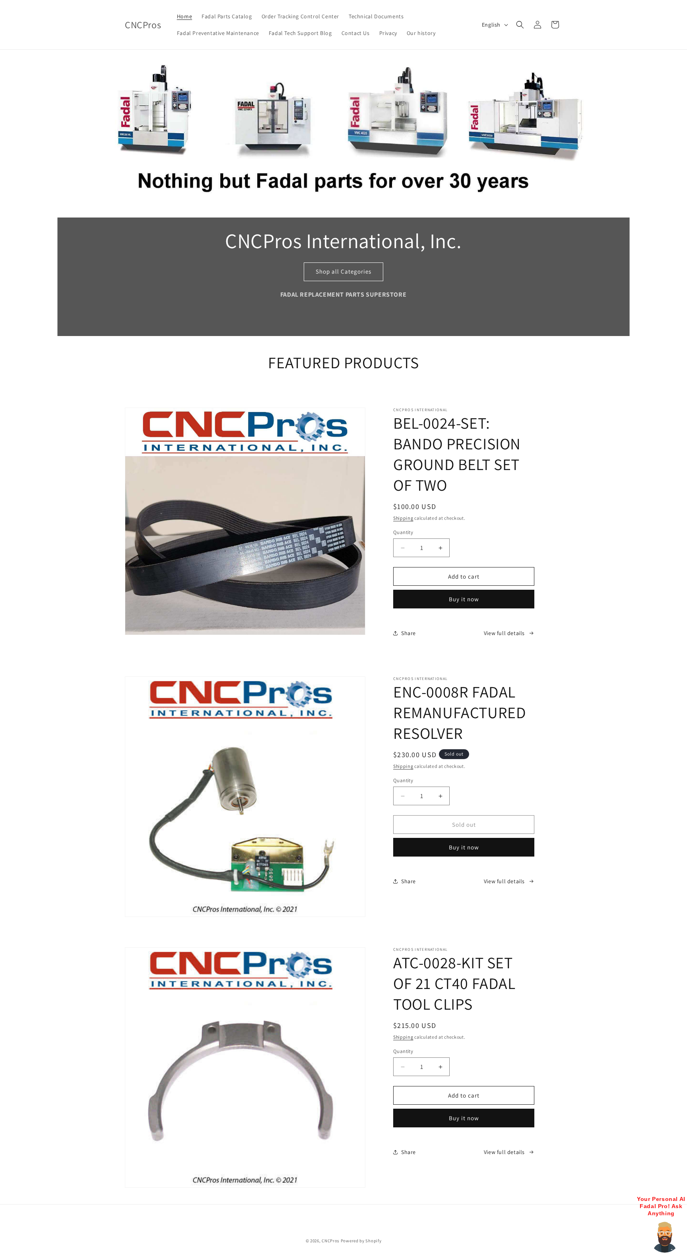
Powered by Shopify (361, 1240)
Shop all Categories (343, 271)
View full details (504, 633)
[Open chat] (665, 1237)
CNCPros (331, 1240)
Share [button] (408, 633)
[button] (520, 24)
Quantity (403, 532)
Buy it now (464, 599)
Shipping (403, 518)
